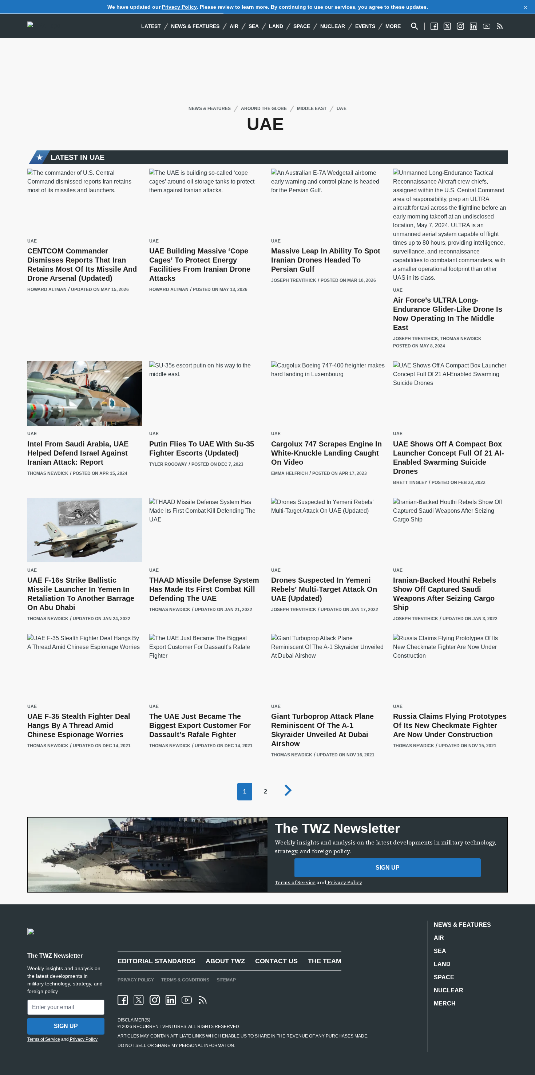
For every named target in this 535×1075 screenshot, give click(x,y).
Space (301, 26)
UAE (341, 108)
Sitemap (226, 980)
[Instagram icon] (155, 1000)
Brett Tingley (410, 482)
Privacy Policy (179, 7)
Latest (151, 26)
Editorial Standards (156, 961)
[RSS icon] (203, 1000)
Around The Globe (264, 108)
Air (234, 26)
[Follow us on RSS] (499, 26)
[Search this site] (414, 26)
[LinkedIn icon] (171, 1000)
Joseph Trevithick (293, 280)
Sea (254, 26)
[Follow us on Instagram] (460, 26)
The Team (324, 961)
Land (276, 26)
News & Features (195, 26)
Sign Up (388, 868)
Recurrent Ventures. (159, 1026)
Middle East (311, 108)
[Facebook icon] (123, 1000)
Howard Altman (47, 289)
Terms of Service (295, 882)
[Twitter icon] (139, 1000)
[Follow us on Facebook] (434, 26)
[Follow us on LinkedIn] (473, 26)
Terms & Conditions (185, 980)
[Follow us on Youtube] (486, 26)
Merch (445, 1003)
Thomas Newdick (461, 338)
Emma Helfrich (289, 473)
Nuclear (332, 26)
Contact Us (276, 961)
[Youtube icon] (187, 1000)
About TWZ (225, 961)
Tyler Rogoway (168, 464)
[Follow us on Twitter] (447, 26)
